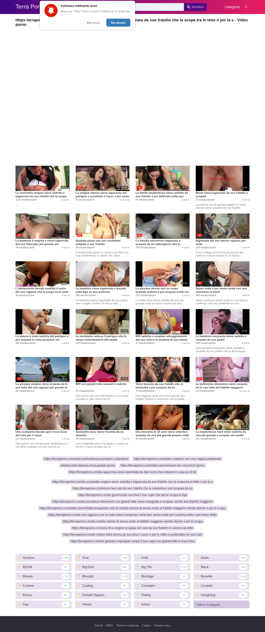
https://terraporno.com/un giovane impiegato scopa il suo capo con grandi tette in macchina (132, 541)
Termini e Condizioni (127, 625)
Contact (146, 625)
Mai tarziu (93, 22)
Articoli (99, 625)
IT (246, 7)
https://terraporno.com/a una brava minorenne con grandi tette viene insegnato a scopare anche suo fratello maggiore (132, 501)
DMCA (109, 625)
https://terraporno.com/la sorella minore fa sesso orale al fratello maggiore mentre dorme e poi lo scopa (132, 521)
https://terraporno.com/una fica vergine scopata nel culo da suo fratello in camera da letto (132, 528)
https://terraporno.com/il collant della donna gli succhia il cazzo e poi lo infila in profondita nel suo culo (132, 534)
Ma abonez (118, 22)
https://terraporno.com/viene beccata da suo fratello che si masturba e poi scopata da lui (132, 488)
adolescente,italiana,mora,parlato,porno (88, 465)
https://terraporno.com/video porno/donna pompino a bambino (86, 458)
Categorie (232, 7)
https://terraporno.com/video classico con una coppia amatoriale (177, 458)
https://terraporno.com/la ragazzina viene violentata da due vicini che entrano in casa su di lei (132, 472)
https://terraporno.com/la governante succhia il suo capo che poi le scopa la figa (132, 495)
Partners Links (162, 625)
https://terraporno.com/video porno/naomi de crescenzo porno (162, 465)
